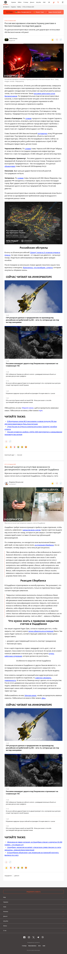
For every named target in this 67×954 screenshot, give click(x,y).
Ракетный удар (9, 455)
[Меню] (63, 2)
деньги (16, 875)
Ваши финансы (32, 945)
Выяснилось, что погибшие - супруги (38, 267)
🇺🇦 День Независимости (23, 12)
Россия (19, 455)
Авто (39, 945)
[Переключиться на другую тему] (54, 2)
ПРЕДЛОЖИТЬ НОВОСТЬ (33, 892)
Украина (13, 2)
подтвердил (42, 133)
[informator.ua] (5, 2)
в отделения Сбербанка (44, 545)
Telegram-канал (28, 408)
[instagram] (29, 937)
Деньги (32, 2)
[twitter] (33, 937)
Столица (25, 2)
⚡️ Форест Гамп (39, 12)
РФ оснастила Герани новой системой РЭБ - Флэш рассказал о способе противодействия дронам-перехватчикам (28, 401)
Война (19, 2)
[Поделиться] (57, 39)
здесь (44, 698)
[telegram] (38, 937)
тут (41, 410)
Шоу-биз (38, 2)
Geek (44, 945)
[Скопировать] (60, 39)
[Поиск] (58, 2)
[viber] (43, 937)
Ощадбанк (8, 875)
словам (28, 118)
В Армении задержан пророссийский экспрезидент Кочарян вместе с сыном (30, 393)
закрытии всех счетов (32, 530)
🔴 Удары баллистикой (53, 12)
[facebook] (24, 937)
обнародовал (10, 166)
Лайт (44, 2)
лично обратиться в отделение (40, 631)
